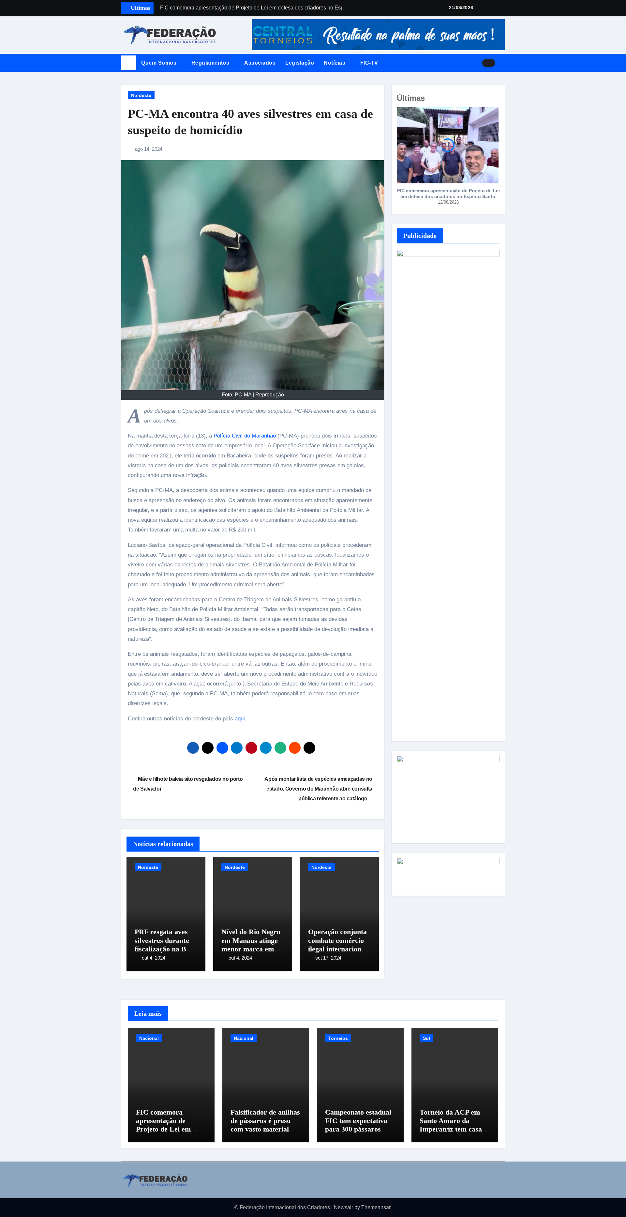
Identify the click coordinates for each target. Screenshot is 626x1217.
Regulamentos (211, 63)
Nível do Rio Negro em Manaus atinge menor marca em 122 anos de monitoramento (250, 949)
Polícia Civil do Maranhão (245, 436)
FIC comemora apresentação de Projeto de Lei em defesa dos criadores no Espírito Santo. (448, 193)
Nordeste (141, 95)
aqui (240, 719)
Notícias (335, 63)
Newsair (343, 1207)
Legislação (299, 63)
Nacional (149, 1038)
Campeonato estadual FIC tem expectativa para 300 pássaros (358, 1120)
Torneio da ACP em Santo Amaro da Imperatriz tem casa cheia (451, 1125)
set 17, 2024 (328, 958)
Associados (260, 63)
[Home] (128, 62)
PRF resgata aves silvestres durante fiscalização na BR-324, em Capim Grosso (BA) (164, 949)
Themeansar (375, 1207)
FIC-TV (369, 63)
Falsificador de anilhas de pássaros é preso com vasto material (265, 1120)
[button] (502, 63)
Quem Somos (159, 63)
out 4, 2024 (153, 958)
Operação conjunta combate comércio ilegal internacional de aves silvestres (337, 945)
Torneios (338, 1038)
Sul (426, 1038)
